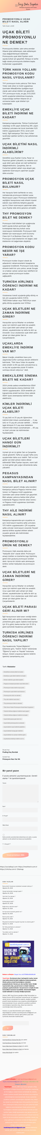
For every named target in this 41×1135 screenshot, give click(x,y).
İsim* (4, 806)
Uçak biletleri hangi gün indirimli (13, 731)
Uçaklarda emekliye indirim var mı (14, 738)
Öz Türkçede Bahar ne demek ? (12, 927)
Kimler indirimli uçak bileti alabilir (13, 680)
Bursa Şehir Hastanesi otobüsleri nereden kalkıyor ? (18, 886)
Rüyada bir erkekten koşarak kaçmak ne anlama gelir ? (19, 922)
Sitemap (20, 869)
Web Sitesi (6, 825)
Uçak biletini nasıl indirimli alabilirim (14, 727)
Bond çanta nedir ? (8, 917)
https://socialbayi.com (9, 867)
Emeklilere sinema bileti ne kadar (13, 672)
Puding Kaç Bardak (10, 752)
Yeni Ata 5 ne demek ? (9, 896)
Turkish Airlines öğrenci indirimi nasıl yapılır (16, 711)
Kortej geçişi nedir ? (8, 901)
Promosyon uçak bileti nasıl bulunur (14, 691)
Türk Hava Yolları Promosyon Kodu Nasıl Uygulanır (18, 707)
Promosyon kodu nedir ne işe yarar (14, 687)
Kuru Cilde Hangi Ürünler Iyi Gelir (12, 1046)
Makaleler (11, 667)
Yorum (4, 783)
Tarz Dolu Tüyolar (28, 4)
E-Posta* (5, 816)
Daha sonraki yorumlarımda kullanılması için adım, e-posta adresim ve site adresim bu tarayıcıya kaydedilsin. (20, 838)
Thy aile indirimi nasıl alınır (11, 699)
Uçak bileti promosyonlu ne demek (14, 723)
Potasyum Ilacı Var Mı (11, 759)
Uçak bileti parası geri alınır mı (12, 719)
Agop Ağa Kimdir (7, 1052)
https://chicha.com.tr (8, 869)
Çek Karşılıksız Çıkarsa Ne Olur (12, 1039)
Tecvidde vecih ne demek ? (11, 932)
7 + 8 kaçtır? (7, 844)
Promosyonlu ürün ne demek (12, 695)
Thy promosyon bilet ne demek (13, 703)
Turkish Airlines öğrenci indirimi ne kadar (15, 715)
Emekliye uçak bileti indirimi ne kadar (15, 676)
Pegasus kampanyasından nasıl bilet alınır (16, 683)
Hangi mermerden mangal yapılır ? (12, 891)
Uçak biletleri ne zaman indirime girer (15, 735)
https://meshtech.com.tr (27, 867)
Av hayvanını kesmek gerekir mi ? (12, 911)
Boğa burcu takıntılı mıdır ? (10, 906)
